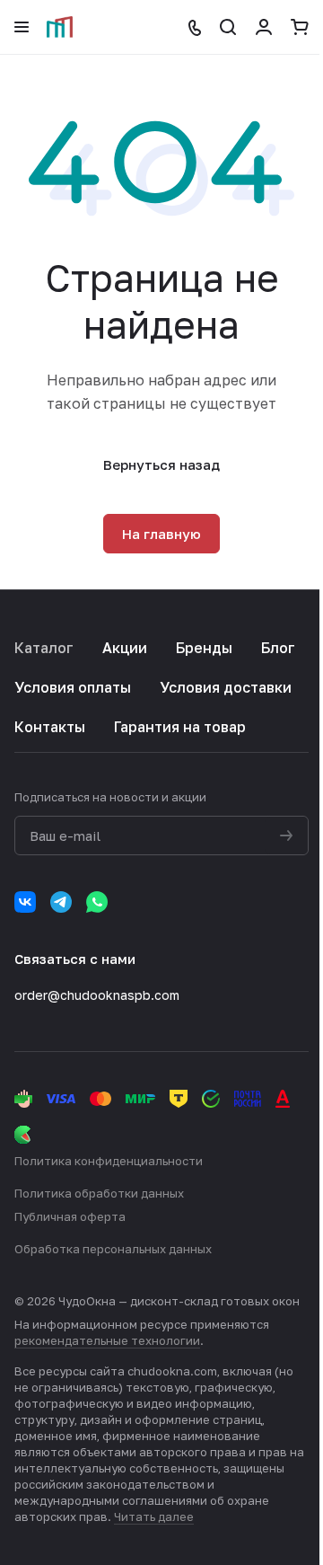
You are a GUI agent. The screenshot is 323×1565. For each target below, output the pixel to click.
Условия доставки (226, 687)
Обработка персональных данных (113, 1249)
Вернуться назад (161, 464)
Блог (278, 648)
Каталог (44, 648)
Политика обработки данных (99, 1193)
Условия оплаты (72, 687)
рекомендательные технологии (107, 1340)
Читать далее (154, 1516)
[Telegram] (61, 902)
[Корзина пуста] (300, 27)
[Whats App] (97, 902)
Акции (124, 648)
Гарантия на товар (180, 727)
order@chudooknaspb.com (96, 995)
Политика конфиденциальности (108, 1161)
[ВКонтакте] (25, 902)
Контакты (49, 727)
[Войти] (264, 27)
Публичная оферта (70, 1216)
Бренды (204, 648)
